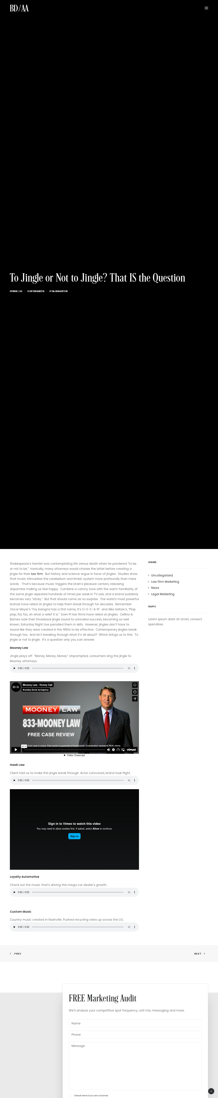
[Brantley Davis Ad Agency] (19, 8)
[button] (206, 8)
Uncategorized (162, 575)
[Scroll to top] (211, 1091)
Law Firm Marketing (37, 291)
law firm (37, 574)
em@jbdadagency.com (60, 291)
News (155, 588)
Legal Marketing (162, 594)
